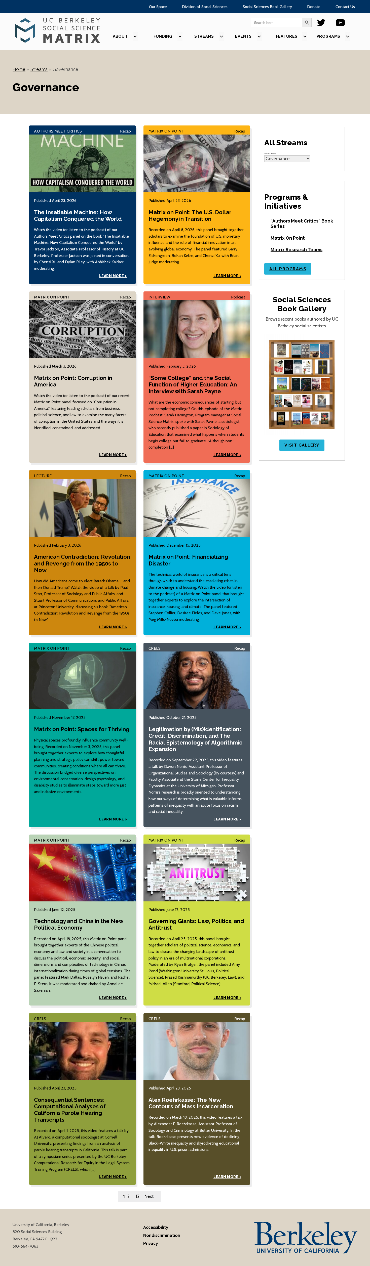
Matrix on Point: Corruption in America (73, 381)
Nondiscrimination (161, 1235)
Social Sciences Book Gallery (267, 6)
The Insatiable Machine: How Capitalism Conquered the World (78, 215)
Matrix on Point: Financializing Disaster (188, 559)
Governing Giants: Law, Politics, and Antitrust (196, 924)
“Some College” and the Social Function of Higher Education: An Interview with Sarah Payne (193, 385)
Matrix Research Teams (296, 249)
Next (149, 1196)
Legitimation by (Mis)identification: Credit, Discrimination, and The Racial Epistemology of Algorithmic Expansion (195, 739)
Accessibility (155, 1227)
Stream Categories (270, 154)
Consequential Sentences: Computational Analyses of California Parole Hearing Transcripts (70, 1110)
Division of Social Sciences (205, 6)
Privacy (150, 1243)
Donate (313, 6)
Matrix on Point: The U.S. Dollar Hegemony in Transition (190, 215)
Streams (39, 69)
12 (137, 1196)
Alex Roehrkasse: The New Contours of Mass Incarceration (191, 1103)
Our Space (158, 6)
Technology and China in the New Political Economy (78, 924)
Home (19, 69)
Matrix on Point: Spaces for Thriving (81, 729)
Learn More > (113, 276)
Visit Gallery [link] (302, 445)
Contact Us (345, 6)
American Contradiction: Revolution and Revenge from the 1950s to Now (82, 563)
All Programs (287, 269)
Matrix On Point (288, 238)
